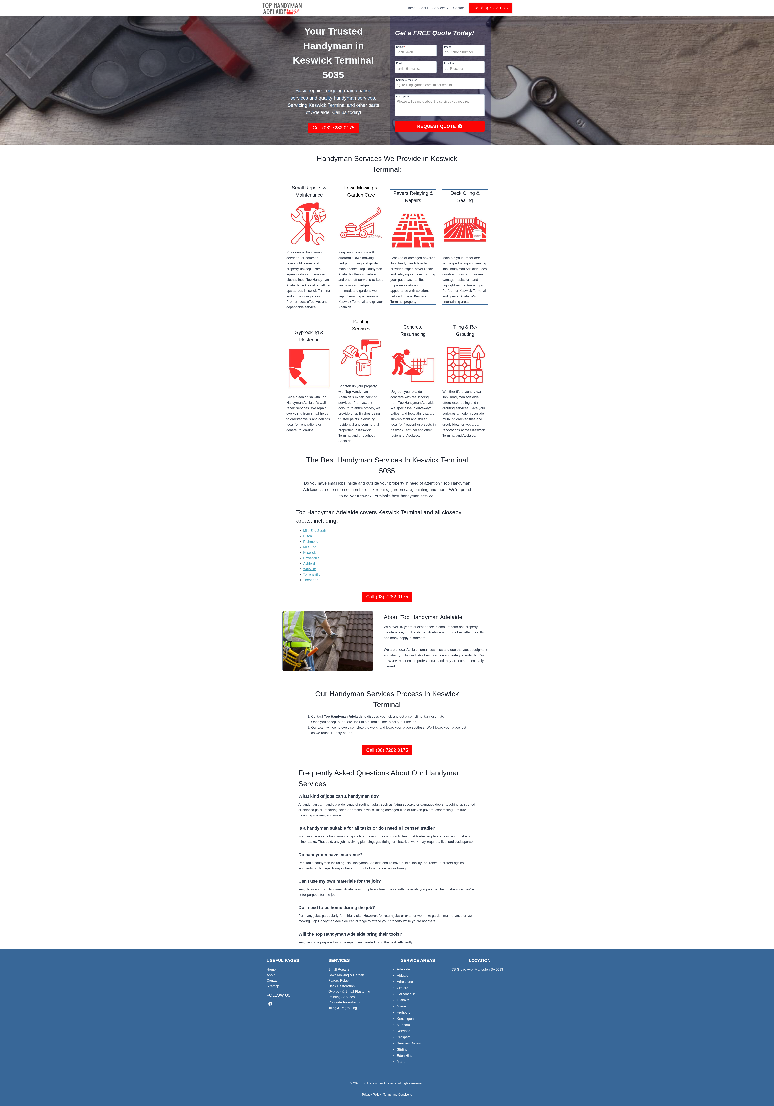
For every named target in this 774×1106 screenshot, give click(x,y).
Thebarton (310, 580)
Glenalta (403, 1000)
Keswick (309, 553)
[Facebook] (270, 1004)
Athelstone (405, 982)
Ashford (309, 563)
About (423, 8)
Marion (402, 1062)
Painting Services (341, 997)
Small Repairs (339, 969)
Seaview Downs (409, 1043)
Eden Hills (404, 1056)
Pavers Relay (338, 980)
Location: (450, 63)
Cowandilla (311, 558)
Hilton (307, 536)
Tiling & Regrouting (342, 1008)
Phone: (449, 47)
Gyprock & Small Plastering (349, 991)
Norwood (403, 1031)
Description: (402, 96)
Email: (400, 63)
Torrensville (311, 574)
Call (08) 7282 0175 (490, 8)
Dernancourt (406, 994)
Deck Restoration (341, 986)
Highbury (403, 1012)
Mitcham (403, 1025)
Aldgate (402, 975)
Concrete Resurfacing (344, 1002)
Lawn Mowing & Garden (346, 975)
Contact (459, 8)
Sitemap (273, 986)
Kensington (405, 1019)
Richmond (310, 542)
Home (411, 8)
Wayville (309, 569)
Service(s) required (407, 80)
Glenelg (402, 1006)
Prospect (403, 1037)
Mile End (309, 547)
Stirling (402, 1049)
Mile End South (314, 531)
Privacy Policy (371, 1094)
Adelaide (403, 969)
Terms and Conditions (397, 1094)
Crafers (402, 988)
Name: (400, 47)
